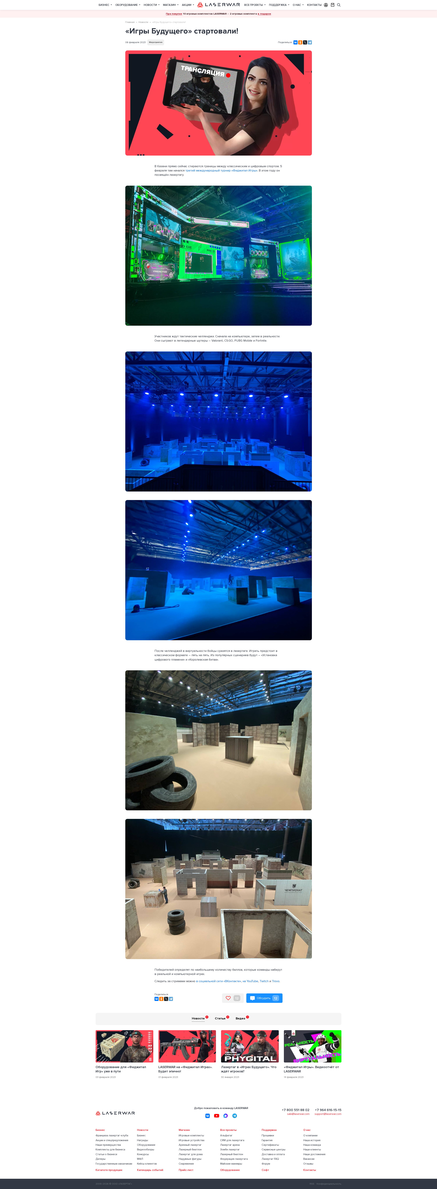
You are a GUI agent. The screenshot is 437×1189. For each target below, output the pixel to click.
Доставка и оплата (273, 1154)
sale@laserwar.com (298, 1114)
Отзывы (308, 1163)
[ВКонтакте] (295, 42)
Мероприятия (155, 42)
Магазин (170, 5)
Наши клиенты (312, 1149)
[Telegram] (310, 42)
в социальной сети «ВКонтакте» (218, 981)
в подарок (264, 13)
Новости (151, 5)
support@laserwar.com (328, 1114)
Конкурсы (143, 1154)
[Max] (226, 1116)
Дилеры (100, 1159)
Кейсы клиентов (147, 1163)
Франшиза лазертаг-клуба (112, 1135)
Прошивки (268, 1135)
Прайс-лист (186, 1170)
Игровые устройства (191, 1140)
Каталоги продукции (109, 1170)
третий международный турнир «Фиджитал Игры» (221, 170)
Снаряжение (186, 1163)
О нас (297, 5)
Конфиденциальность (329, 1183)
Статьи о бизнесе (106, 1154)
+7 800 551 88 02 (295, 1110)
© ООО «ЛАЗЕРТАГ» (120, 1183)
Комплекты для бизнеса (110, 1149)
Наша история (311, 1140)
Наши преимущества (108, 1145)
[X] (305, 42)
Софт (265, 1170)
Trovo (275, 981)
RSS (312, 1183)
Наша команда (312, 1145)
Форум (266, 1163)
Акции (187, 5)
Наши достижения (314, 1154)
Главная (130, 22)
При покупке (174, 13)
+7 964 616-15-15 (328, 1110)
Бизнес (104, 5)
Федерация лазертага (234, 1159)
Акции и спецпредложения (112, 1140)
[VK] (207, 1116)
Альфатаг (226, 1135)
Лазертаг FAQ (270, 1159)
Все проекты (254, 5)
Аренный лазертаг (190, 1145)
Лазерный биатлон (190, 1149)
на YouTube (250, 981)
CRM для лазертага (232, 1140)
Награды (142, 1140)
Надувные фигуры (190, 1159)
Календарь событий (150, 1170)
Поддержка (278, 5)
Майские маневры (231, 1163)
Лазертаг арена (230, 1145)
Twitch (264, 981)
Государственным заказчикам (114, 1163)
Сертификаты (270, 1145)
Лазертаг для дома (191, 1154)
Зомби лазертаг (230, 1149)
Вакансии (308, 1159)
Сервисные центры (273, 1149)
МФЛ (140, 1159)
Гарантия (267, 1140)
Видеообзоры (145, 1149)
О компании (310, 1135)
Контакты (314, 5)
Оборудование (126, 5)
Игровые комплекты (191, 1135)
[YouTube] (217, 1116)
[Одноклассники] (300, 42)
